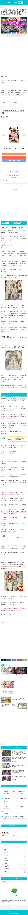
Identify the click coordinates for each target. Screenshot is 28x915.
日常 (15, 873)
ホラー (15, 863)
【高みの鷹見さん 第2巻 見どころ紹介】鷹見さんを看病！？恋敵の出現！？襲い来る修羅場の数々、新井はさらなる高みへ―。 (15, 806)
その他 (14, 846)
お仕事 (15, 852)
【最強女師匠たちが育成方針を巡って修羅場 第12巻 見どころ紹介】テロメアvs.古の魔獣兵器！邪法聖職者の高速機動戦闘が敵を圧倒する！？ (15, 800)
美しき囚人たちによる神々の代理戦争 (15, 177)
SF (15, 850)
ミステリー (15, 865)
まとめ (15, 854)
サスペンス (15, 857)
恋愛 (15, 870)
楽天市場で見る (14, 157)
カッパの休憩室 (14, 2)
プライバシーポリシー (11, 911)
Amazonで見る (14, 154)
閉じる (16, 171)
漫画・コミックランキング (8, 835)
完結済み (15, 868)
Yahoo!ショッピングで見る (14, 160)
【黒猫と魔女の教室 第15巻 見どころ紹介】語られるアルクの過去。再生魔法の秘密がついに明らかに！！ (14, 818)
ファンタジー (15, 862)
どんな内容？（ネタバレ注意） (13, 175)
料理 (15, 871)
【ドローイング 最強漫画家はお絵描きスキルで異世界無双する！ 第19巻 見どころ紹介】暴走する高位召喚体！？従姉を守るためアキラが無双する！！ (15, 792)
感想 (7, 180)
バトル (3, 7)
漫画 (14, 849)
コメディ (15, 855)
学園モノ (15, 866)
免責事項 (18, 911)
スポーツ (15, 858)
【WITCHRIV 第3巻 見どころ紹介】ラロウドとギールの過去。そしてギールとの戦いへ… (14, 812)
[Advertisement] (14, 56)
